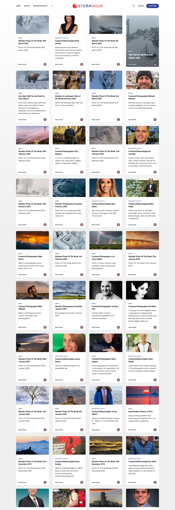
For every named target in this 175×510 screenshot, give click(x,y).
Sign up (27, 6)
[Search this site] (133, 6)
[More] (52, 6)
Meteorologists (40, 6)
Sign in (141, 6)
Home (18, 6)
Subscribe (152, 6)
